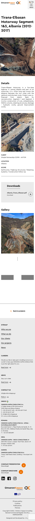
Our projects (6, 343)
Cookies (17, 503)
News (3, 347)
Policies (17, 508)
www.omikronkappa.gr (10, 416)
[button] (7, 277)
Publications (17, 505)
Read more (4, 367)
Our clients (5, 338)
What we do (6, 334)
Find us (3, 397)
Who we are (6, 329)
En (30, 2)
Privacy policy (17, 501)
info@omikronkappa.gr (8, 393)
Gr (33, 2)
